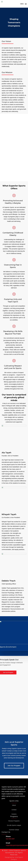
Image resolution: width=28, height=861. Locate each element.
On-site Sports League (14, 825)
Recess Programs (14, 821)
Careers (14, 814)
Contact (14, 809)
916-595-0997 (10, 839)
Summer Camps (14, 829)
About (14, 805)
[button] (23, 3)
